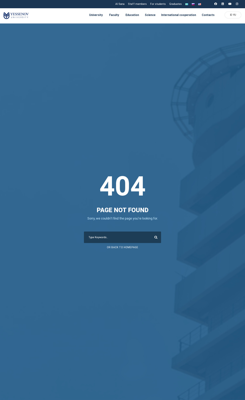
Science (150, 15)
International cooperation (178, 15)
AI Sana (119, 4)
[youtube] (229, 4)
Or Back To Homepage (122, 247)
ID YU (233, 14)
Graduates (175, 4)
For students (158, 4)
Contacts (208, 15)
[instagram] (237, 4)
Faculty (114, 15)
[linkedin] (223, 4)
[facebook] (215, 4)
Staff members (137, 4)
